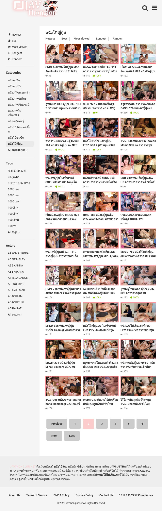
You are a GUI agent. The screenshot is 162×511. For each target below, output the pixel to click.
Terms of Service (36, 495)
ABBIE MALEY (16, 259)
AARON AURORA (18, 253)
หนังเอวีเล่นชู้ (16, 121)
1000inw (13, 207)
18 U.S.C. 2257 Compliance (136, 495)
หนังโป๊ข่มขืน (16, 137)
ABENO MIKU (16, 283)
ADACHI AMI (15, 296)
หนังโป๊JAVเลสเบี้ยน (19, 129)
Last (72, 435)
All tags (13, 232)
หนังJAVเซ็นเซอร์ (18, 104)
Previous (56, 423)
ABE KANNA (15, 265)
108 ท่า (12, 226)
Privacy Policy (84, 495)
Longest (16, 53)
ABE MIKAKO (16, 271)
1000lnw (13, 213)
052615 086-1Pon (19, 183)
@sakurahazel (16, 170)
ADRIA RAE (15, 308)
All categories (17, 149)
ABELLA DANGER (18, 277)
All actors (14, 314)
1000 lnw (13, 195)
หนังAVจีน (14, 80)
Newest (16, 34)
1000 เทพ (13, 201)
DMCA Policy (62, 495)
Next (54, 435)
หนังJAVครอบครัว (19, 92)
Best (14, 40)
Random (16, 59)
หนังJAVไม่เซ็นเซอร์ (14, 113)
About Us (14, 495)
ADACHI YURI (16, 302)
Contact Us (106, 495)
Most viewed (19, 46)
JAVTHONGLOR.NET (23, 466)
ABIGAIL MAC (16, 290)
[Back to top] (148, 499)
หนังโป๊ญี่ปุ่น (15, 143)
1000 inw (13, 189)
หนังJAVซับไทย (17, 98)
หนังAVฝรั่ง (14, 86)
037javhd (13, 177)
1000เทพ (13, 219)
